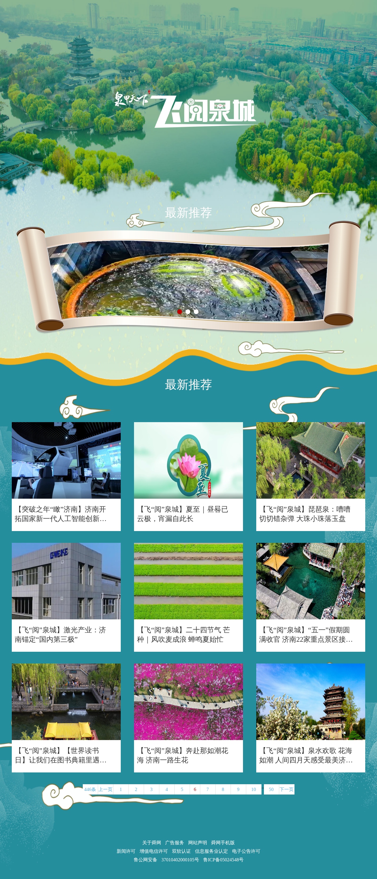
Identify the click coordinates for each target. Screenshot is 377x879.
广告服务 (174, 842)
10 (253, 789)
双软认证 (181, 851)
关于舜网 (151, 842)
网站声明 (197, 842)
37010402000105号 (180, 859)
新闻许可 (126, 851)
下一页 (287, 789)
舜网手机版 (223, 842)
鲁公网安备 (145, 859)
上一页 (105, 789)
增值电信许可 (154, 851)
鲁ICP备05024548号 (223, 859)
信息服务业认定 (211, 851)
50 (271, 789)
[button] (179, 311)
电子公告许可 (246, 851)
